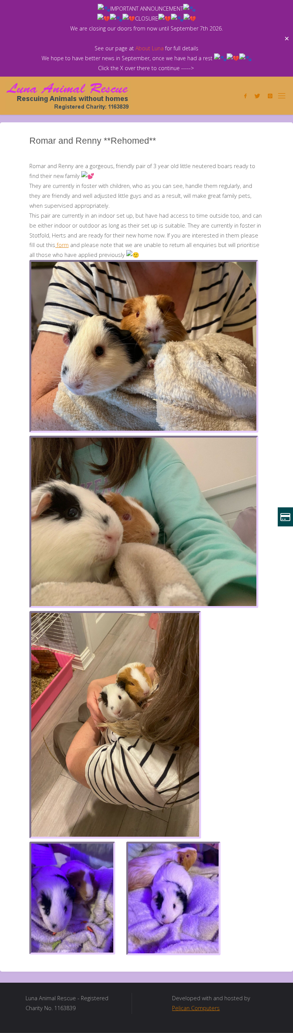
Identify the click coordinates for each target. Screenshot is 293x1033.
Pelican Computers (196, 1008)
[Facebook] (245, 96)
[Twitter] (257, 96)
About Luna (149, 48)
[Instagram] (270, 96)
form (62, 245)
